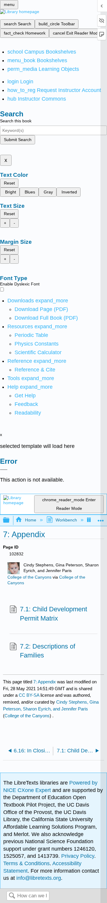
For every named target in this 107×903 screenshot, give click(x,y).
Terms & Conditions (26, 863)
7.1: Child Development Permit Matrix (53, 613)
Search (12, 896)
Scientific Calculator (38, 352)
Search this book (16, 120)
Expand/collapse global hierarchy (10, 520)
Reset (9, 183)
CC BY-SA (29, 695)
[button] (26, 404)
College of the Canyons (29, 577)
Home (30, 520)
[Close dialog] (3, 469)
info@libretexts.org (38, 878)
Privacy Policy (77, 856)
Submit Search (18, 139)
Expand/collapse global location (100, 518)
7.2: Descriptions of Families (47, 651)
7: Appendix (44, 681)
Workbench (66, 520)
